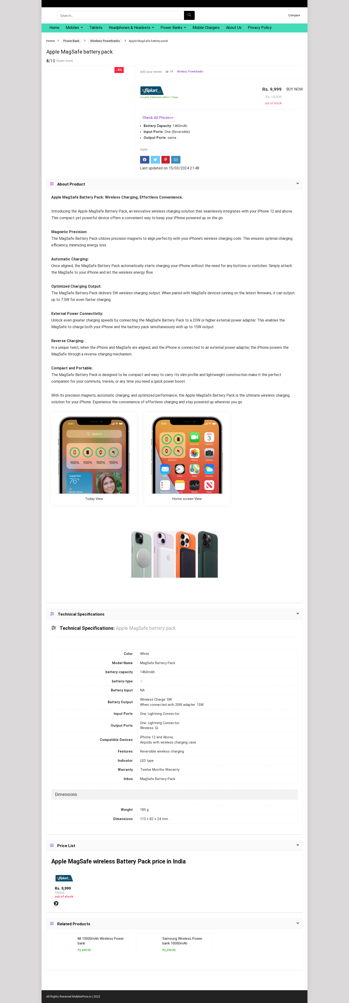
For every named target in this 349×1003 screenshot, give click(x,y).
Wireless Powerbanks (105, 41)
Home (54, 27)
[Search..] (189, 15)
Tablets (95, 27)
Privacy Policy (260, 27)
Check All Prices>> (158, 117)
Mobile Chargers (206, 27)
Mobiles (72, 27)
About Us (233, 27)
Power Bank (71, 41)
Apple (144, 149)
